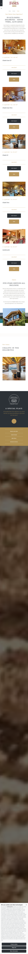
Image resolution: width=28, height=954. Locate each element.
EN (1, 8)
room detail (14, 67)
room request (14, 73)
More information (14, 951)
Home (10, 11)
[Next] (15, 328)
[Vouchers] (1, 16)
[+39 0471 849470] (1, 11)
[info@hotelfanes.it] (1, 14)
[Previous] (11, 328)
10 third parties (10, 906)
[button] (26, 904)
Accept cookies (14, 944)
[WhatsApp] (1, 18)
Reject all (14, 947)
